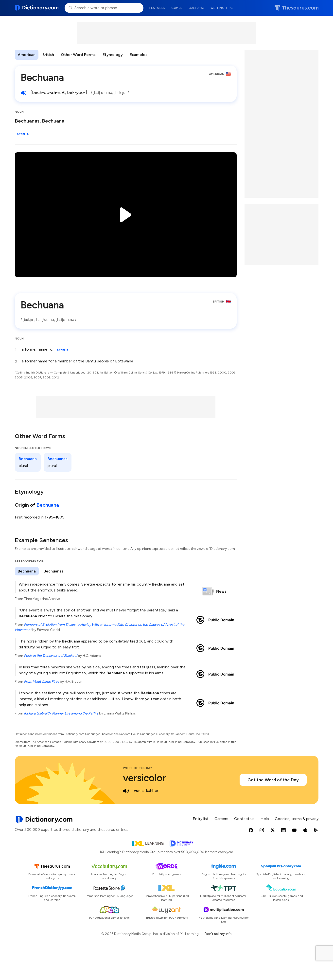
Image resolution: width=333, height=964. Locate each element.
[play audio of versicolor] (126, 791)
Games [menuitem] (177, 8)
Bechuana (53, 121)
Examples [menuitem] (138, 54)
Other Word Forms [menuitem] (78, 54)
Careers (221, 818)
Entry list (201, 818)
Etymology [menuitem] (113, 54)
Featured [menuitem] (157, 8)
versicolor (144, 778)
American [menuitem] (26, 54)
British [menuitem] (48, 54)
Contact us (244, 818)
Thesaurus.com (296, 8)
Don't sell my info (218, 934)
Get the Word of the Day (273, 780)
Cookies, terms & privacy (296, 818)
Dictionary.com (37, 7)
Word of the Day (137, 768)
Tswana (21, 133)
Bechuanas (27, 121)
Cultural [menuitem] (197, 8)
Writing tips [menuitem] (221, 8)
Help (265, 818)
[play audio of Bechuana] (24, 93)
